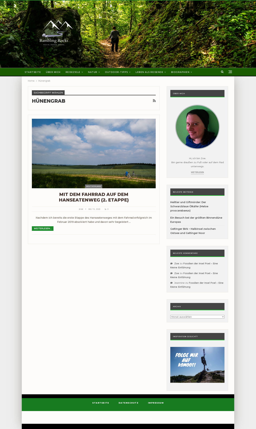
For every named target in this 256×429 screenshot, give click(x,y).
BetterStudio (157, 419)
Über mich (53, 72)
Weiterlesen (197, 172)
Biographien (180, 72)
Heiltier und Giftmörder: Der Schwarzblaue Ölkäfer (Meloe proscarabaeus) (189, 206)
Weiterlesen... (43, 228)
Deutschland (93, 186)
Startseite (33, 72)
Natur (92, 72)
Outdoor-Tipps (116, 72)
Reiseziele (73, 72)
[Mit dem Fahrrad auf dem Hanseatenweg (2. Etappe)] (94, 153)
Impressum (156, 403)
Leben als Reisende (149, 72)
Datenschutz (129, 403)
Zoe (176, 263)
